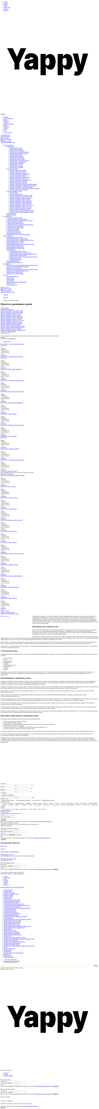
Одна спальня (38, 805)
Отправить (3, 819)
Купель (51, 803)
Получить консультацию (7, 474)
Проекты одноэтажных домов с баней (20, 174)
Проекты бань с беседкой (16, 156)
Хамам (4, 805)
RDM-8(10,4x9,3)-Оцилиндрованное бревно (12, 553)
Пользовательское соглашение (12, 961)
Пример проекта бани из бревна (18, 255)
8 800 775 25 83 (5, 137)
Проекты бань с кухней (16, 164)
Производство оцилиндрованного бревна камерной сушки (19, 946)
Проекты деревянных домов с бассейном (21, 208)
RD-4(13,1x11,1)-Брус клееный (9, 509)
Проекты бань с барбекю (16, 167)
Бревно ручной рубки (8, 800)
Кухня (45, 803)
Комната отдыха (37, 803)
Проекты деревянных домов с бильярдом (21, 201)
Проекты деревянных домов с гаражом (11, 328)
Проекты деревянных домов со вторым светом (13, 330)
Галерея (6, 2)
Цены (5, 6)
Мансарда (70, 803)
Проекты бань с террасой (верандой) (19, 152)
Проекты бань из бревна (16, 149)
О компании (7, 7)
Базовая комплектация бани (11, 915)
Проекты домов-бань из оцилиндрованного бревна (23, 184)
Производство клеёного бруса (12, 944)
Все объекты (4, 846)
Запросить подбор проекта (8, 612)
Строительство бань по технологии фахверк (15, 916)
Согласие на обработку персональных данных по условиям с (27, 869)
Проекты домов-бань (9, 892)
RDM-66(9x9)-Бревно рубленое (9, 598)
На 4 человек (24, 809)
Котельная (79, 805)
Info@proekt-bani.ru (19, 873)
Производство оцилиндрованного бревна (15, 937)
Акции (5, 9)
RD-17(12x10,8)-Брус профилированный (11, 369)
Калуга (5, 129)
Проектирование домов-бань (11, 932)
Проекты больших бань (16, 155)
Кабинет (17, 805)
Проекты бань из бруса (16, 148)
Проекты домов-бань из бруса (18, 171)
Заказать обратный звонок (8, 142)
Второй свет (83, 803)
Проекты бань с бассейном (17, 150)
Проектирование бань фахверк (12, 933)
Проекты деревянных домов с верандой (20, 198)
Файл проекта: (4, 834)
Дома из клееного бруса (16, 194)
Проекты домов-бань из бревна (18, 175)
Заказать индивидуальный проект (9, 613)
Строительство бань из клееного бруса (14, 904)
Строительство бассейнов (10, 912)
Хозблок (24, 805)
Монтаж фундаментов (9, 948)
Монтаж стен (7, 954)
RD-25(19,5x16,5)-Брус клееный (9, 497)
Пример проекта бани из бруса (18, 251)
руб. (16, 797)
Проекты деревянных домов (11, 894)
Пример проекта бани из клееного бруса (20, 252)
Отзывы (6, 4)
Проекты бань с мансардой (17, 157)
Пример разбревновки (16, 259)
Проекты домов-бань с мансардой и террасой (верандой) (25, 188)
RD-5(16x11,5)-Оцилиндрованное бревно (11, 520)
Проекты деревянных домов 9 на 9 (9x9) (20, 203)
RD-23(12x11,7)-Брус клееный (8, 436)
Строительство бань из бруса (11, 902)
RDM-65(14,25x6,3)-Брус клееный (10, 587)
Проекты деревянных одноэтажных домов (21, 196)
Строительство (8, 898)
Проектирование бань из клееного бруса (14, 927)
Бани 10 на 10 (7, 341)
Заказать (3, 337)
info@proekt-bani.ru (19, 887)
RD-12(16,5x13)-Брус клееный (9, 542)
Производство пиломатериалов (12, 943)
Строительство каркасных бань (12, 913)
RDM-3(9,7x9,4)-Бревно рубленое (9, 564)
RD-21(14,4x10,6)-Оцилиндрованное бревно (12, 391)
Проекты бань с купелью (16, 166)
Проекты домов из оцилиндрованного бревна (22, 210)
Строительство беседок (10, 911)
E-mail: (2, 833)
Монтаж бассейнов (9, 957)
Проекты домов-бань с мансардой (19, 178)
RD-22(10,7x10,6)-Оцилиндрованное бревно (12, 425)
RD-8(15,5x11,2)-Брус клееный (9, 531)
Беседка (63, 803)
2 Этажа (10, 794)
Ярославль (6, 126)
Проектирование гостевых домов (12, 920)
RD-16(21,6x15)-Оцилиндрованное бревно (12, 356)
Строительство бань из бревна (12, 901)
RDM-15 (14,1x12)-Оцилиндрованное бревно (13, 475)
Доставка (6, 1073)
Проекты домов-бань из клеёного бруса (20, 180)
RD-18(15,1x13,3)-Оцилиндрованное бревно (12, 380)
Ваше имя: (3, 830)
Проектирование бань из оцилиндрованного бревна (17, 919)
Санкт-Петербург (8, 118)
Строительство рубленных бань (12, 906)
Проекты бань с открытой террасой (19, 160)
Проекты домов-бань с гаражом (18, 170)
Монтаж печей (7, 955)
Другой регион (8, 132)
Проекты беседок (8, 897)
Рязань (5, 119)
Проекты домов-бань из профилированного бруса (23, 185)
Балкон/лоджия (93, 803)
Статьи (5, 3)
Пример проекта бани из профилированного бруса (23, 254)
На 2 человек (6, 809)
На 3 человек (15, 809)
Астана (6, 128)
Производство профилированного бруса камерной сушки (19, 939)
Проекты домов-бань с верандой (18, 182)
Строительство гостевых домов (12, 899)
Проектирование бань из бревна (12, 922)
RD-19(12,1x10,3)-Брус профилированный (12, 402)
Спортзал (10, 805)
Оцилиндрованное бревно (23, 800)
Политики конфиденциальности (43, 821)
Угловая (57, 803)
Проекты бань (7, 891)
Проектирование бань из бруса (12, 923)
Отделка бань (7, 951)
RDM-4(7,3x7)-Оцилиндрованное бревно (11, 576)
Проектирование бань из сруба (12, 925)
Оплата (6, 1074)
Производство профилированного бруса (14, 941)
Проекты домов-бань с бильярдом (19, 189)
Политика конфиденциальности (30, 1106)
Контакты (6, 10)
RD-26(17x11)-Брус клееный (8, 486)
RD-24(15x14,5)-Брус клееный (9, 414)
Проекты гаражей (8, 895)
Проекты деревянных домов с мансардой (21, 202)
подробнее (3, 355)
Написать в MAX (6, 141)
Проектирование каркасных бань (12, 934)
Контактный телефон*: (7, 831)
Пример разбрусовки (15, 258)
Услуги (5, 947)
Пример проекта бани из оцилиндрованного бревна (23, 256)
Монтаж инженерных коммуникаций (13, 952)
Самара (6, 122)
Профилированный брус (48, 800)
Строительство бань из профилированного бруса (17, 905)
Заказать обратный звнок (7, 887)
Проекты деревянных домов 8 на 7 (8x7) (20, 206)
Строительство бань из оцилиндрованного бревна (17, 908)
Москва (6, 117)
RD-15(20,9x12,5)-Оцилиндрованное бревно (12, 344)
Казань (5, 125)
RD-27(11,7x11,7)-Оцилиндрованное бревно (12, 460)
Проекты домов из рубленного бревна (20, 209)
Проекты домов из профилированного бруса (21, 212)
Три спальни (55, 805)
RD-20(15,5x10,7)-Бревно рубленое (10, 448)
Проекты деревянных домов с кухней (20, 199)
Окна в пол (86, 805)
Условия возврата (8, 1075)
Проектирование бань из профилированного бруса (17, 926)
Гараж (77, 803)
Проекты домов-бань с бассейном (19, 173)
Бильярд (11, 803)
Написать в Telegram (6, 139)
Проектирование (8, 918)
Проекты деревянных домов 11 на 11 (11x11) (21, 205)
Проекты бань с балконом (17, 163)
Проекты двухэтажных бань (17, 159)
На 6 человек (42, 809)
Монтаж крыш (7, 950)
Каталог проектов (8, 890)
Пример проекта (8, 929)
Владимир (6, 121)
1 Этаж (4, 794)
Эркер (30, 805)
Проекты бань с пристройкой (17, 161)
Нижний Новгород (9, 124)
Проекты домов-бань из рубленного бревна (21, 187)
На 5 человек (33, 809)
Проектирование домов (10, 930)
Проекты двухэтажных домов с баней (20, 177)
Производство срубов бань (11, 940)
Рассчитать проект (5, 136)
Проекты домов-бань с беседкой (18, 181)
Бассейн (4, 803)
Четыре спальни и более (67, 805)
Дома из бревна (14, 192)
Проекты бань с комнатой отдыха (19, 153)
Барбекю (28, 803)
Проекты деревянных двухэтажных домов (21, 195)
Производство (7, 936)
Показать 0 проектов (6, 810)
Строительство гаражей (10, 909)
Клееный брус (36, 800)
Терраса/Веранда (20, 803)
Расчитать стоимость (6, 825)
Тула (5, 131)
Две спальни (46, 805)
